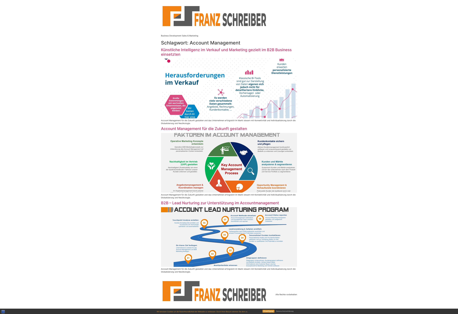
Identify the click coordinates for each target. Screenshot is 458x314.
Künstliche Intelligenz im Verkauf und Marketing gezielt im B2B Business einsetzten (226, 52)
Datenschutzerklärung (285, 311)
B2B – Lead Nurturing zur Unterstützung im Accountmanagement (220, 203)
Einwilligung (268, 311)
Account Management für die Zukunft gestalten (204, 128)
